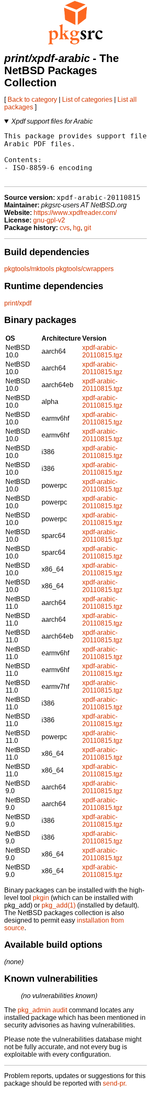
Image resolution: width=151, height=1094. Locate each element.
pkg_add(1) (59, 905)
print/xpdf (17, 303)
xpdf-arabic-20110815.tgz (102, 351)
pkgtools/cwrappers (85, 268)
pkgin (41, 897)
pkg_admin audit (42, 1010)
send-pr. (115, 1083)
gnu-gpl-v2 (49, 220)
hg (77, 227)
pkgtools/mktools (29, 268)
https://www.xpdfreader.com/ (75, 212)
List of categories (87, 99)
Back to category (32, 99)
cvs (65, 227)
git (87, 227)
